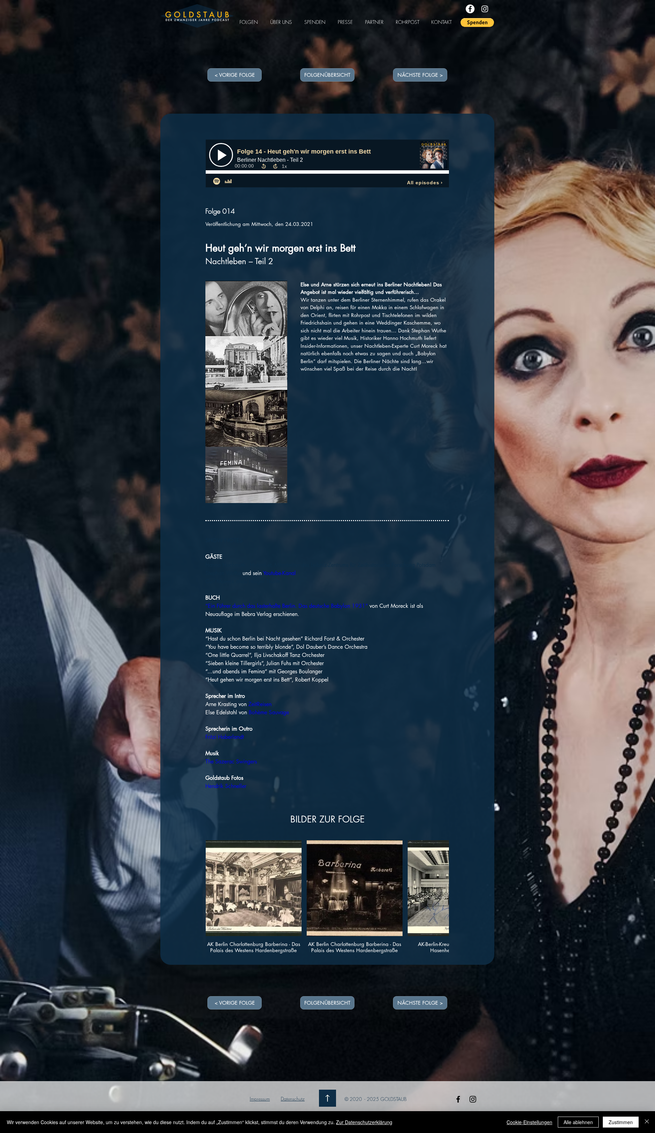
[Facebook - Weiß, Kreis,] (470, 8)
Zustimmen (621, 1122)
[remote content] (328, 164)
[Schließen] (647, 1122)
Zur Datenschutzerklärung (364, 1122)
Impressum (260, 1098)
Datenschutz (293, 1098)
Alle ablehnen (578, 1122)
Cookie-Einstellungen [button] (529, 1122)
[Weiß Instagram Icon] (484, 8)
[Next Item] (437, 900)
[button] (477, 22)
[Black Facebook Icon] (458, 1099)
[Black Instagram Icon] (472, 1099)
